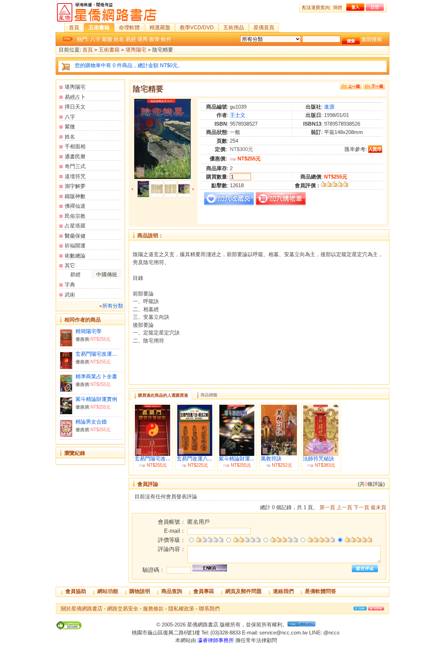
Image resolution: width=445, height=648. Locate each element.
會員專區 (203, 591)
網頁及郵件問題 (243, 591)
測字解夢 (75, 186)
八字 (95, 39)
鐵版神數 (75, 196)
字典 (70, 284)
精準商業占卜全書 (96, 376)
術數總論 (75, 256)
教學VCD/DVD (197, 27)
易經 (131, 39)
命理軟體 (129, 27)
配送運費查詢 (315, 7)
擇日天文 (75, 107)
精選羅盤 (159, 27)
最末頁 (378, 507)
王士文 (237, 115)
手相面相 (75, 146)
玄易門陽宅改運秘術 (98, 354)
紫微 (107, 39)
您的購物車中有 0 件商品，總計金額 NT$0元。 (129, 65)
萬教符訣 (271, 458)
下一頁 (361, 507)
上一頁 (344, 507)
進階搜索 (371, 39)
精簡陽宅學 (88, 331)
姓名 (119, 39)
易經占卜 (75, 97)
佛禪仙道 (75, 206)
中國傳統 (106, 274)
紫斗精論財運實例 (96, 399)
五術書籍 (99, 27)
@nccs (331, 632)
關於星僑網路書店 (82, 608)
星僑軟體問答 (320, 591)
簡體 (337, 7)
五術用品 (233, 27)
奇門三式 (75, 166)
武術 (70, 295)
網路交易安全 (122, 608)
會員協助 (75, 591)
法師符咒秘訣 (318, 458)
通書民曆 (75, 156)
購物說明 (139, 591)
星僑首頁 (263, 27)
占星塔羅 (75, 226)
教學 (154, 39)
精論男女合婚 (91, 422)
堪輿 (142, 39)
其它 (70, 265)
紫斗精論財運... (236, 458)
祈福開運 (75, 245)
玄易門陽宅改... (152, 458)
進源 (329, 107)
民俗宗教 (75, 216)
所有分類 (112, 306)
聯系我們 (209, 608)
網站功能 (107, 591)
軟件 (166, 39)
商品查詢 (171, 591)
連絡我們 (283, 591)
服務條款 (153, 608)
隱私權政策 (181, 608)
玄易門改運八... (194, 458)
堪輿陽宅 (136, 50)
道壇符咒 (75, 176)
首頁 (74, 27)
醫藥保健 (75, 236)
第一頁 (327, 507)
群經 (75, 274)
